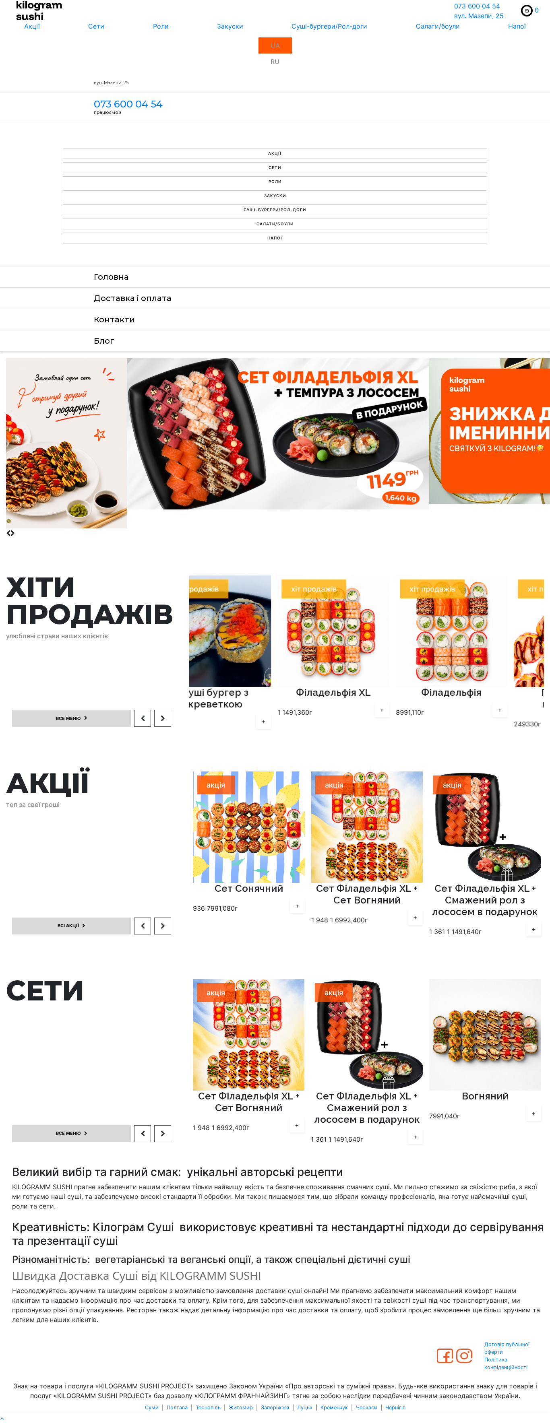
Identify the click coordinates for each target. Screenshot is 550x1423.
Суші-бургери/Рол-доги (329, 26)
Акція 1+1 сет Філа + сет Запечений (485, 894)
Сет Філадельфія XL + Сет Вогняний (248, 894)
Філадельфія (367, 692)
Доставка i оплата (133, 298)
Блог (104, 341)
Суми (152, 1407)
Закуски (230, 26)
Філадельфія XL (248, 692)
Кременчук (334, 1407)
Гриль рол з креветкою (485, 698)
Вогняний (366, 1096)
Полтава (177, 1407)
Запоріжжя (275, 1407)
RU (275, 62)
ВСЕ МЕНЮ (68, 718)
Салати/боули (438, 26)
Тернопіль (208, 1407)
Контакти (114, 320)
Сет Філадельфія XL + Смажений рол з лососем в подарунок (367, 900)
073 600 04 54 (477, 6)
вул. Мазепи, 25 (479, 16)
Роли (161, 26)
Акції (32, 26)
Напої (517, 26)
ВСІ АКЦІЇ (68, 925)
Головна (111, 277)
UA (275, 45)
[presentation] (8, 533)
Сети (96, 26)
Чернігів (395, 1407)
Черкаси (366, 1407)
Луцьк (304, 1407)
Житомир (241, 1407)
